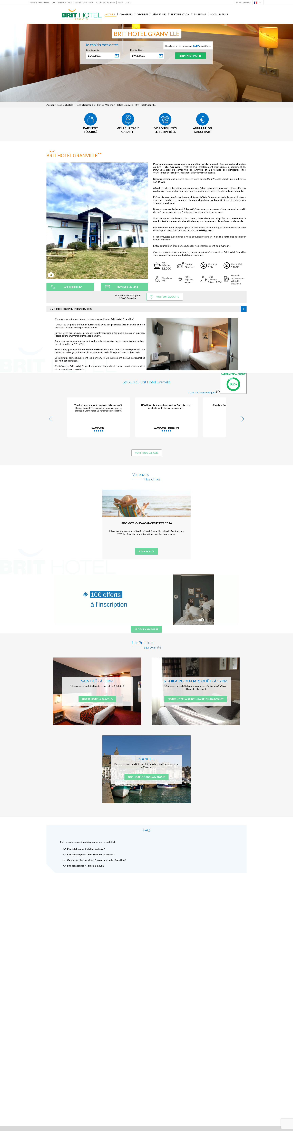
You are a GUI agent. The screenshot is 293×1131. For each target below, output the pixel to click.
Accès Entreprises (105, 2)
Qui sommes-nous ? (62, 2)
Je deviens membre (146, 629)
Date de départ (136, 50)
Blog (121, 2)
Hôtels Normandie (85, 104)
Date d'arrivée (92, 50)
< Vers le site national (39, 2)
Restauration (180, 14)
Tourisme (199, 14)
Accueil (110, 14)
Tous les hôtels (65, 104)
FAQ (128, 2)
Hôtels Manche (105, 104)
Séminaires (159, 14)
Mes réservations (84, 2)
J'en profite (146, 551)
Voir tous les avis (146, 452)
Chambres (126, 14)
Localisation (219, 14)
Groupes (142, 14)
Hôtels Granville (124, 104)
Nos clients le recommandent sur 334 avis (188, 46)
